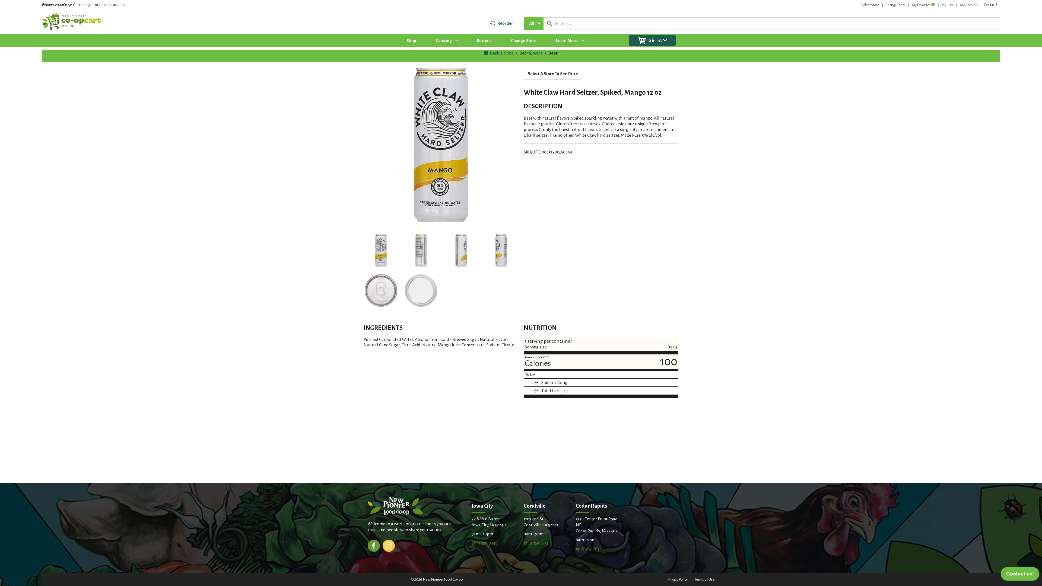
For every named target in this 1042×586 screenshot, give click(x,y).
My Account (969, 5)
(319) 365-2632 (588, 548)
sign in (89, 5)
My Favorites (921, 5)
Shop (509, 53)
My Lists (948, 5)
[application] (1020, 575)
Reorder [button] (505, 23)
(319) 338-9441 (484, 542)
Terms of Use (704, 579)
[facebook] (374, 545)
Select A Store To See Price (553, 73)
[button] (381, 250)
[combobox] (534, 23)
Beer (553, 53)
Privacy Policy (677, 579)
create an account (112, 5)
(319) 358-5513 (536, 542)
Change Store (896, 5)
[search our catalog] (549, 23)
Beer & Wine (531, 53)
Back (494, 53)
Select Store (870, 5)
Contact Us (992, 5)
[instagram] (389, 545)
